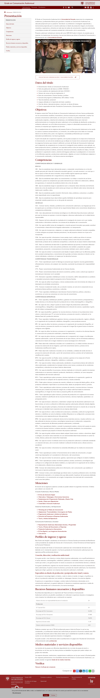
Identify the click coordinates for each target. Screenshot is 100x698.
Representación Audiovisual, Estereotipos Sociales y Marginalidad (57, 525)
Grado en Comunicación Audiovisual (19, 3)
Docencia (34, 7)
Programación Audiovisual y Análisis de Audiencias (52, 514)
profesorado (53, 641)
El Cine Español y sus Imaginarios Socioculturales (52, 531)
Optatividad (43, 681)
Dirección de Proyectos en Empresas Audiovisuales (53, 516)
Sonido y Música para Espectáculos (48, 501)
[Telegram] (87, 670)
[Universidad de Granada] (87, 3)
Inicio (5, 12)
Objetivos (8, 27)
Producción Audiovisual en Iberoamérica (50, 529)
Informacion (9, 12)
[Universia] (91, 677)
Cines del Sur (42, 533)
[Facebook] (77, 670)
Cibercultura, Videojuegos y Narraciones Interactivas (53, 497)
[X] (80, 670)
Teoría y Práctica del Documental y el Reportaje (52, 527)
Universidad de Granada (68, 19)
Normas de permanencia (62, 677)
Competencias (9, 31)
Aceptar (46, 695)
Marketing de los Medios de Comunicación (50, 510)
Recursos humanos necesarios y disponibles (17, 43)
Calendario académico (46, 677)
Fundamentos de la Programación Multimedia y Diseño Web (55, 499)
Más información (16, 693)
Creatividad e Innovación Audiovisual (49, 503)
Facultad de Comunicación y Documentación (56, 77)
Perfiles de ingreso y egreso (13, 39)
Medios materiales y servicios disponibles (16, 47)
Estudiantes (42, 7)
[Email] (93, 670)
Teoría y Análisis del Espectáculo (47, 518)
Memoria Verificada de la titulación (45, 667)
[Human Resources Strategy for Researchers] (91, 681)
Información (26, 7)
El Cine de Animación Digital (46, 495)
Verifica (8, 50)
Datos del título (10, 24)
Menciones (9, 35)
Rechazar (53, 695)
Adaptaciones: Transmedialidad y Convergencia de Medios (55, 512)
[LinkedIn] (83, 670)
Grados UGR (28, 677)
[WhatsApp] (90, 670)
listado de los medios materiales (61, 660)
